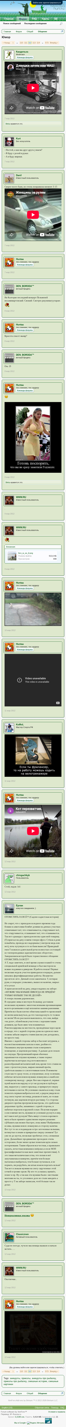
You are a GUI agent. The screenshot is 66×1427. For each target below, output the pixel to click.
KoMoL (20, 724)
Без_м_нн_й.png (25, 553)
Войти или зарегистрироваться (47, 3)
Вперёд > (54, 43)
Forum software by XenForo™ (14, 1412)
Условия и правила (56, 1412)
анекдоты (15, 1378)
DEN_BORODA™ (25, 286)
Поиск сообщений (12, 23)
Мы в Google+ (20, 1423)
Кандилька (22, 51)
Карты (45, 19)
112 (29, 43)
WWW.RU (21, 497)
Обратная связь (42, 1408)
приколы (25, 1378)
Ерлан (19, 905)
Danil (19, 175)
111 (25, 43)
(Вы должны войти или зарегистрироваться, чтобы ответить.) (36, 1367)
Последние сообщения (35, 23)
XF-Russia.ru (15, 1414)
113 (34, 43)
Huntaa (20, 259)
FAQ (34, 19)
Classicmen (22, 1234)
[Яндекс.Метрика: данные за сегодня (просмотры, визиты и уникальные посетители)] (36, 1423)
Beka (8, 124)
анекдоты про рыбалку (44, 1378)
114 (38, 43)
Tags (6, 1378)
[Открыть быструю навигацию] (62, 31)
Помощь (55, 1408)
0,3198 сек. (20, 1417)
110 (21, 43)
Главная (9, 19)
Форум (23, 19)
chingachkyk (23, 875)
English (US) (7, 1408)
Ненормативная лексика (17, 1215)
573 (46, 43)
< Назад (6, 43)
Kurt (18, 138)
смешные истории (37, 1381)
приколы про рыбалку (15, 1381)
